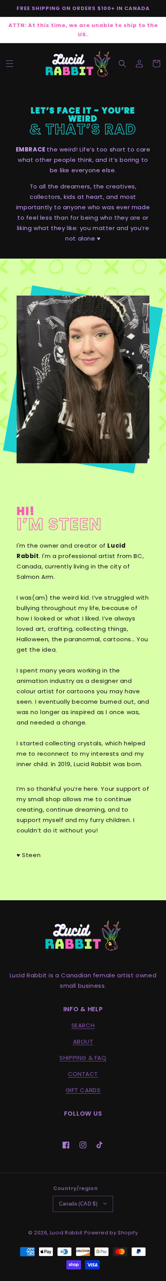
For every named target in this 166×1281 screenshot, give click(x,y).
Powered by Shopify (111, 1232)
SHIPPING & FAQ (82, 1058)
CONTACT (83, 1074)
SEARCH (83, 1025)
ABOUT (83, 1041)
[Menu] (9, 63)
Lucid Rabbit (66, 1232)
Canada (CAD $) (78, 1204)
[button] (122, 63)
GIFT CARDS (83, 1090)
